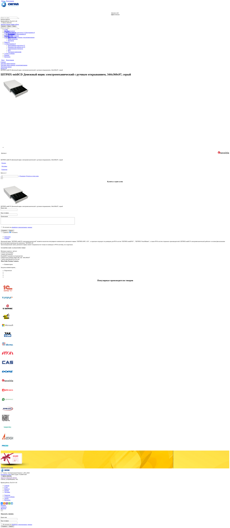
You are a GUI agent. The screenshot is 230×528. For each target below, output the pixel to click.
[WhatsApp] (9, 503)
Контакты (7, 37)
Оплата (3, 163)
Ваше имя (4, 208)
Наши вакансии (13, 39)
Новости (7, 42)
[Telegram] (12, 503)
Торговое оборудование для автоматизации (21, 37)
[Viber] (7, 503)
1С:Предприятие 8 (10, 44)
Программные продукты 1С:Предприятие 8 (21, 32)
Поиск (14, 26)
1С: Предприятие (9, 31)
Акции (6, 498)
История (10, 35)
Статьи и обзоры (9, 53)
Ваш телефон (5, 213)
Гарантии (4, 169)
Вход (2, 1)
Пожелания (4, 216)
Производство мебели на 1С (16, 47)
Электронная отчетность (15, 48)
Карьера (6, 55)
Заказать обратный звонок (9, 477)
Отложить (14, 232)
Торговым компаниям (14, 52)
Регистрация (10, 1)
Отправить (4, 230)
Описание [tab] (7, 236)
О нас (6, 29)
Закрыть (11, 230)
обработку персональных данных (22, 227)
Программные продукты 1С (16, 45)
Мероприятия (12, 37)
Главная (6, 485)
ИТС (9, 50)
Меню (9, 26)
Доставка (4, 166)
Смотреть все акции (7, 467)
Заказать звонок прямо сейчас (10, 24)
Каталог (3, 26)
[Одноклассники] (4, 503)
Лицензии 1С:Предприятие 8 (17, 34)
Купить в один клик (32, 176)
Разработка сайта (6, 474)
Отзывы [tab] (6, 238)
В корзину (23, 176)
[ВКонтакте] (2, 503)
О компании (11, 34)
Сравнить (6, 232)
